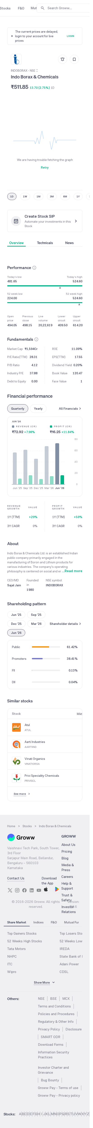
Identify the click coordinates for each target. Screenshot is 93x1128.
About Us (68, 844)
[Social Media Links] (10, 890)
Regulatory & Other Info (56, 1021)
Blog (64, 858)
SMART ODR (50, 1036)
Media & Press (67, 867)
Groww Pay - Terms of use (58, 1087)
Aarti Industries (35, 742)
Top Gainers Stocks (22, 933)
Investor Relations (68, 909)
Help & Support (67, 886)
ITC (9, 964)
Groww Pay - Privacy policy (59, 1095)
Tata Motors (16, 948)
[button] (34, 267)
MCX (66, 998)
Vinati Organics (35, 759)
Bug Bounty (50, 1080)
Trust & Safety (66, 897)
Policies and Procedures (56, 1014)
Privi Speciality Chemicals (42, 776)
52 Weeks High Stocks (24, 941)
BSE (53, 998)
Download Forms (50, 1044)
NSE (41, 998)
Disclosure (73, 1029)
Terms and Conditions (54, 1006)
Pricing (66, 851)
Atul (27, 725)
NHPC (12, 956)
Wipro (11, 971)
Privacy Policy (49, 1029)
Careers (67, 876)
